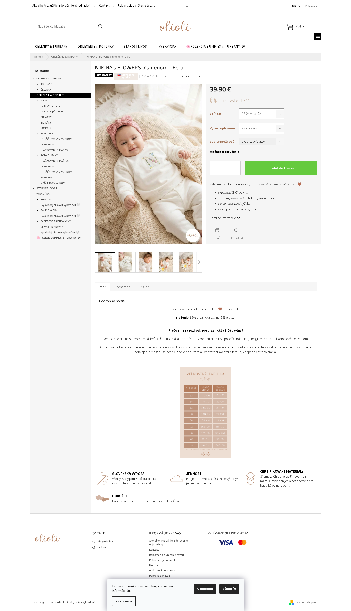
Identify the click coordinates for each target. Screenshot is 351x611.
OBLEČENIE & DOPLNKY (50, 95)
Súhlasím (229, 589)
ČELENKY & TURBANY (48, 79)
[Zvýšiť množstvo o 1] (234, 169)
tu (128, 590)
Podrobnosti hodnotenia (194, 76)
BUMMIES (46, 128)
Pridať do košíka (281, 168)
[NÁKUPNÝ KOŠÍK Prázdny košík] (295, 27)
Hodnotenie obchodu (162, 571)
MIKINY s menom (51, 106)
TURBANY (46, 84)
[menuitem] (51, 47)
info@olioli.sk (105, 541)
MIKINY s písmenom (53, 112)
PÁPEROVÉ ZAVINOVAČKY (56, 221)
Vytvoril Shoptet (307, 603)
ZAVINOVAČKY (49, 210)
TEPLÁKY (46, 123)
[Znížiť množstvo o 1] (216, 169)
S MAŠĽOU (48, 145)
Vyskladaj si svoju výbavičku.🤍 (61, 205)
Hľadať (100, 26)
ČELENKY (46, 90)
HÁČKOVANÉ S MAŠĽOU (55, 150)
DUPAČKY (46, 117)
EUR (293, 6)
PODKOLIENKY (49, 155)
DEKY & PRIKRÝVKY (52, 227)
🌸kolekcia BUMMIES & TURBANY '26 (58, 238)
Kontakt (104, 6)
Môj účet (154, 565)
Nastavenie (123, 601)
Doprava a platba (159, 576)
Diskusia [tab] (144, 287)
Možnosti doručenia (224, 152)
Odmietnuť (205, 589)
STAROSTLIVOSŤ (46, 188)
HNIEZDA (46, 200)
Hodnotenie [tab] (123, 287)
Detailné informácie (223, 218)
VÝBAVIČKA (43, 194)
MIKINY (45, 101)
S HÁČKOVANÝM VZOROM (57, 139)
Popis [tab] (102, 287)
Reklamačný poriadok (162, 560)
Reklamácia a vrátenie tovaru (137, 6)
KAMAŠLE (46, 178)
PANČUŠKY (47, 134)
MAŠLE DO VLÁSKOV (53, 183)
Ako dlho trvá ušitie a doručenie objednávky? (61, 6)
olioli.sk (101, 547)
